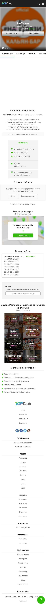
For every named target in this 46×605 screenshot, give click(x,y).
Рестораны (18, 26)
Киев (24, 597)
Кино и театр (23, 563)
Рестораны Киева (11, 374)
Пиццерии (23, 471)
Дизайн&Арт (23, 571)
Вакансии (23, 414)
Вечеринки (23, 499)
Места (23, 454)
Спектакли (23, 512)
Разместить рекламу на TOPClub (23, 293)
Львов (38, 597)
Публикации (23, 550)
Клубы (23, 462)
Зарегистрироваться (28, 196)
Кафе (23, 479)
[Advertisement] (23, 75)
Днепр (30, 597)
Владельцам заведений (23, 442)
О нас (23, 410)
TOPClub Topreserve (23, 447)
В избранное (34, 33)
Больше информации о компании (22, 134)
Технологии (23, 576)
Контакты (23, 423)
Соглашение (23, 419)
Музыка (23, 567)
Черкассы (23, 601)
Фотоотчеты (23, 535)
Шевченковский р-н (23, 172)
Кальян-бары (27, 26)
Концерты (23, 503)
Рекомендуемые (23, 528)
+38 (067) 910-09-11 (22, 156)
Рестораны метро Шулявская (16, 381)
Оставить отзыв (12, 33)
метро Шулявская (22, 175)
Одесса (8, 597)
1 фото (7, 48)
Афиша (23, 495)
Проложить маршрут (22, 214)
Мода (23, 580)
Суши (23, 488)
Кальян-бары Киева (12, 385)
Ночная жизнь (23, 554)
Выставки (23, 508)
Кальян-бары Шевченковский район (20, 388)
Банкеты (23, 475)
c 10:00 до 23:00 (21, 152)
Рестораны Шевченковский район (19, 377)
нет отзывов (23, 29)
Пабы (23, 484)
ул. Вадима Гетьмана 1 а (24, 149)
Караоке (23, 466)
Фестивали (23, 516)
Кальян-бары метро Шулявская (17, 392)
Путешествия (23, 584)
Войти (13, 196)
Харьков (16, 597)
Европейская (20, 166)
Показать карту (23, 235)
